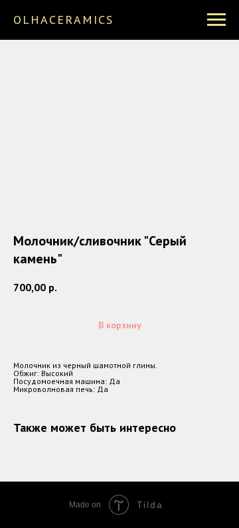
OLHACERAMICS (63, 19)
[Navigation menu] (216, 20)
